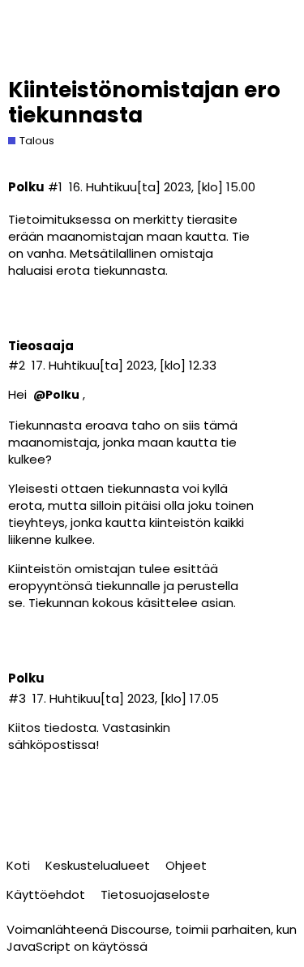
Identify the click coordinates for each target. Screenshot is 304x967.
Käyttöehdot (45, 894)
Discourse (140, 929)
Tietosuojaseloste (155, 894)
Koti (18, 865)
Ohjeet (186, 865)
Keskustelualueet (97, 865)
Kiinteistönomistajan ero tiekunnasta (144, 103)
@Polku (56, 395)
